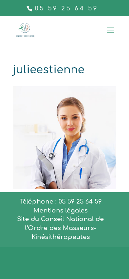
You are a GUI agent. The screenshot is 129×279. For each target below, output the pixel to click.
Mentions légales (60, 210)
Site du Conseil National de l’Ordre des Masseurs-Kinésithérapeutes (60, 228)
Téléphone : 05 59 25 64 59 (61, 201)
